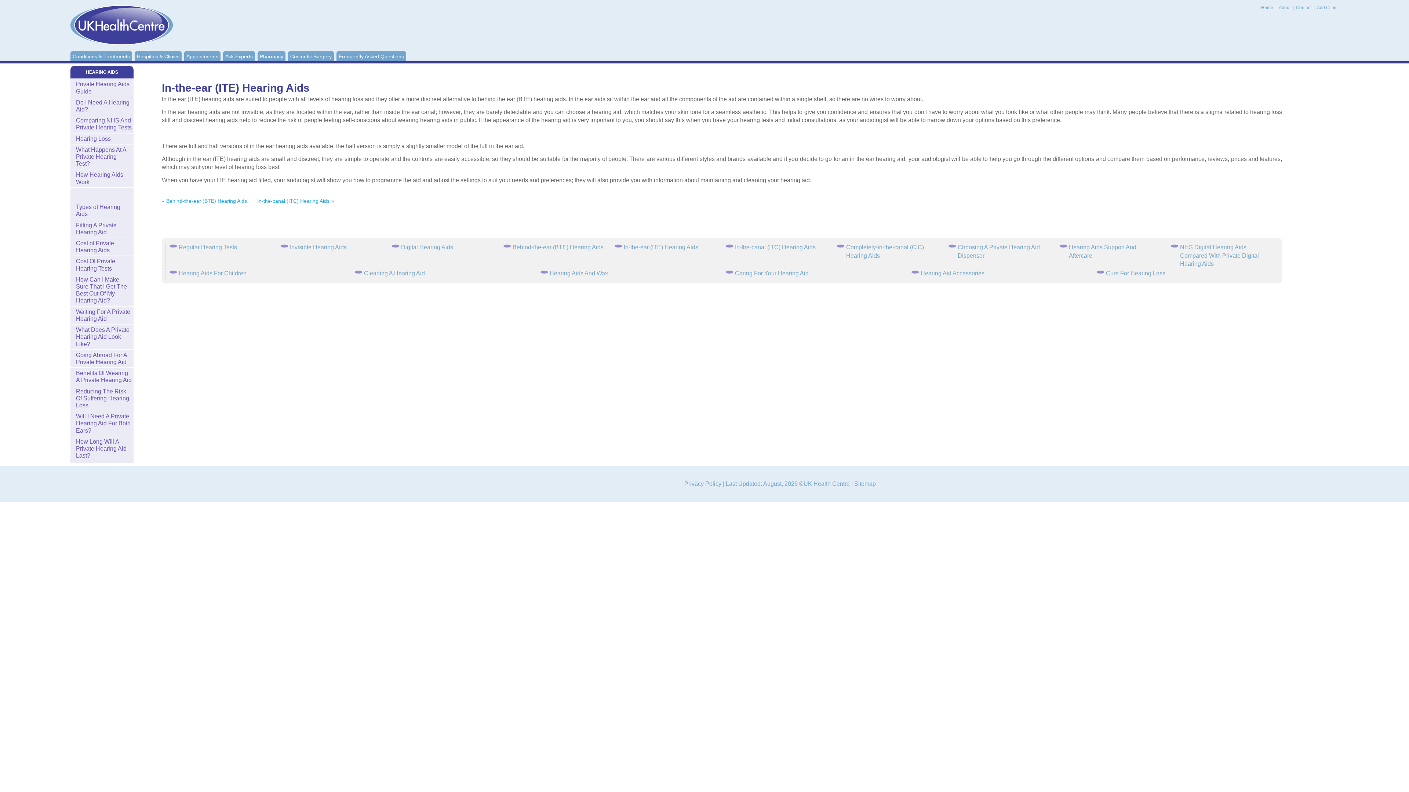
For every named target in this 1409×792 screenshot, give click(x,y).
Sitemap (865, 484)
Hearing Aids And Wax (579, 273)
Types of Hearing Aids (98, 210)
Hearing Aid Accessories (952, 273)
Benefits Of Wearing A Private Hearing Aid (104, 376)
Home (1267, 7)
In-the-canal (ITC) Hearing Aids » (295, 201)
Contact (1304, 7)
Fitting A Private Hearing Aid (96, 228)
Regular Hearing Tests (208, 247)
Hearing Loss (93, 139)
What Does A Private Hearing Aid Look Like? (103, 337)
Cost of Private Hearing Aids (95, 246)
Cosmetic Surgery (311, 56)
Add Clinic (1327, 7)
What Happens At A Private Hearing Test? (101, 157)
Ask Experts (239, 56)
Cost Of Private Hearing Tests (95, 264)
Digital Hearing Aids (427, 247)
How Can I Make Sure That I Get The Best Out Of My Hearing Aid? (101, 290)
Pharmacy (271, 56)
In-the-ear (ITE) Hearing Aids (661, 247)
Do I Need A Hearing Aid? (103, 106)
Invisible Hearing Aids (318, 247)
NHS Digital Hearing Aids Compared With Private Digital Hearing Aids (1219, 255)
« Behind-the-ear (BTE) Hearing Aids (204, 201)
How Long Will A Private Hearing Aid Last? (101, 449)
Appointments (202, 56)
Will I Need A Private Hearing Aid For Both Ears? (103, 423)
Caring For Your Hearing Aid (772, 273)
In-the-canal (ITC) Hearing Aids (775, 247)
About (1285, 7)
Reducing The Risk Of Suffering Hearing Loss (102, 398)
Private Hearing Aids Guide (103, 87)
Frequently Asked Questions (371, 56)
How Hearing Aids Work (99, 178)
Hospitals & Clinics (158, 56)
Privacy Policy (702, 484)
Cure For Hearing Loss (1135, 273)
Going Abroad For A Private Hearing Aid (101, 358)
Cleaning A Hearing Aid (394, 273)
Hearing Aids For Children (213, 273)
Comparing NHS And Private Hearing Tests (104, 124)
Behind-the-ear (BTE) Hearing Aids (558, 247)
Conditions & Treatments (101, 56)
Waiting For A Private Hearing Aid (103, 315)
